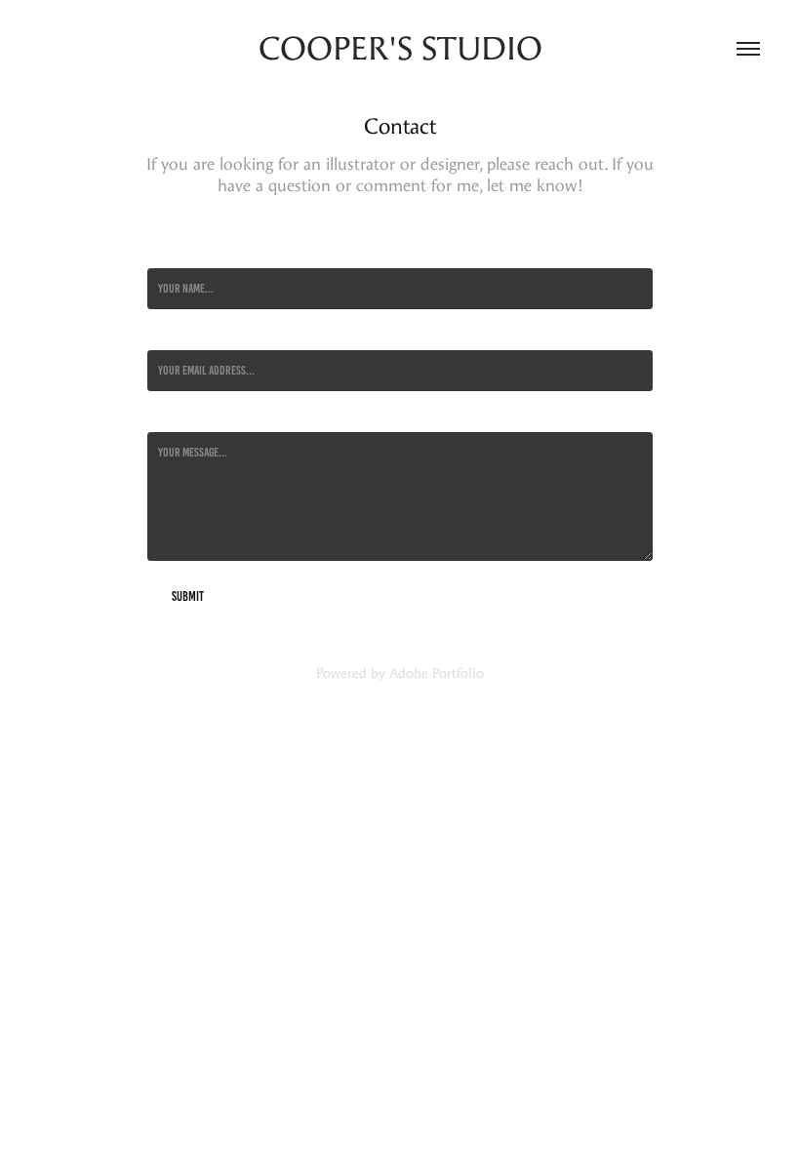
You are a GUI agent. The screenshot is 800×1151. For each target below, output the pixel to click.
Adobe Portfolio (436, 673)
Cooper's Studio (400, 48)
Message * (168, 416)
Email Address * (182, 334)
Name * (162, 252)
